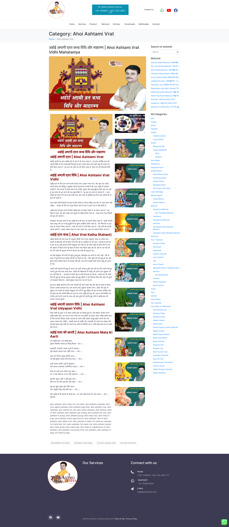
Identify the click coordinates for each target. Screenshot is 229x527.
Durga (153, 125)
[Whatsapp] (162, 10)
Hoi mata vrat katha (128, 443)
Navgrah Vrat (158, 345)
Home (72, 24)
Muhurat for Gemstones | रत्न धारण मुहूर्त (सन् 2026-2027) (165, 107)
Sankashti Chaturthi (160, 355)
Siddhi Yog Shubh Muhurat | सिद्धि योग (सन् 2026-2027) (165, 92)
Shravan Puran (158, 366)
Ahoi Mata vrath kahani (83, 443)
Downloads (130, 24)
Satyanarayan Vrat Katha (163, 362)
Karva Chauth (158, 264)
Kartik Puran (158, 324)
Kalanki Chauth (159, 320)
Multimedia (144, 24)
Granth (153, 143)
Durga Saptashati (160, 150)
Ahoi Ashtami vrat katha (60, 443)
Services (82, 24)
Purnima (156, 278)
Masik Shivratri (158, 341)
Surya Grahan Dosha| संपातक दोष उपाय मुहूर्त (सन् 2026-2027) (165, 77)
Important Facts (157, 167)
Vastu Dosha (156, 299)
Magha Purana (158, 331)
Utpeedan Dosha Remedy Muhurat (166, 233)
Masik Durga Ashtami (161, 334)
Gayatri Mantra (159, 202)
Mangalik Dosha (159, 185)
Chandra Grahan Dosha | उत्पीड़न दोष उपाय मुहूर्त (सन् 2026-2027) (165, 74)
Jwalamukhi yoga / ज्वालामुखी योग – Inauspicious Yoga (165, 81)
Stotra (153, 289)
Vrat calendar (156, 303)
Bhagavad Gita (159, 146)
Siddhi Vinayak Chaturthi (162, 369)
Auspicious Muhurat (160, 209)
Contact (156, 24)
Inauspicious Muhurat (161, 220)
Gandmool (157, 216)
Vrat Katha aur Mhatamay (161, 306)
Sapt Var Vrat (158, 359)
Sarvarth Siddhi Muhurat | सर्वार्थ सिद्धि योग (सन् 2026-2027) (165, 62)
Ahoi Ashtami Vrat (160, 310)
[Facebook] (176, 10)
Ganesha (154, 129)
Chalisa (153, 122)
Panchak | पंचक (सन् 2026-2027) (163, 99)
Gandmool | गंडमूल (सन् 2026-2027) (164, 103)
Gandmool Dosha (159, 178)
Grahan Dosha (158, 181)
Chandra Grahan (159, 136)
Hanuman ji (155, 164)
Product (93, 24)
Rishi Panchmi (158, 285)
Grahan (153, 132)
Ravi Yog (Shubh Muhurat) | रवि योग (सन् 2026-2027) (165, 66)
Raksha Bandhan (159, 282)
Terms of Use (119, 519)
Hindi (157, 153)
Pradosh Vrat (158, 348)
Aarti (152, 118)
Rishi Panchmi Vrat (160, 352)
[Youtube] (169, 10)
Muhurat (105, 24)
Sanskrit (158, 157)
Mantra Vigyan (156, 195)
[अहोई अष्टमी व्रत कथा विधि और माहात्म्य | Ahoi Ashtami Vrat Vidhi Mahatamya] (97, 83)
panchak (156, 223)
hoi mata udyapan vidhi (106, 443)
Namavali (154, 236)
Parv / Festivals (157, 240)
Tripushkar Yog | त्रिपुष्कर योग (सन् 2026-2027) (165, 85)
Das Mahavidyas (161, 275)
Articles (116, 24)
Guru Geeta (155, 160)
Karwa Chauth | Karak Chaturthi (165, 327)
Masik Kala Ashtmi (160, 338)
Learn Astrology (157, 192)
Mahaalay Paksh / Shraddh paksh (166, 268)
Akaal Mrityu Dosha (160, 174)
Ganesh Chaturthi (160, 254)
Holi (154, 261)
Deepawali (157, 250)
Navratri (156, 271)
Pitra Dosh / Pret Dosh (161, 188)
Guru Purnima (158, 257)
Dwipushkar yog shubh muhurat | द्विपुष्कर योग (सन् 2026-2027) (165, 88)
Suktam (154, 296)
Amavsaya (157, 247)
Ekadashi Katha (159, 317)
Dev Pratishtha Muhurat (164, 213)
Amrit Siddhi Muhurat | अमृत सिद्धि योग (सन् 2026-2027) (165, 70)
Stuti (152, 292)
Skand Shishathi (159, 373)
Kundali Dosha (156, 171)
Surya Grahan (158, 139)
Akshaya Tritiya (159, 243)
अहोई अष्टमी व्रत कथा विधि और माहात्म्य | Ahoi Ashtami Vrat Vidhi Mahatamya (94, 49)
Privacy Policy (131, 519)
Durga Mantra (158, 199)
